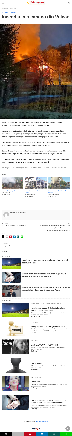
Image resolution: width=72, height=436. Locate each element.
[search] (69, 3)
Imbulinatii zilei (36, 359)
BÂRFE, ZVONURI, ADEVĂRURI (44, 345)
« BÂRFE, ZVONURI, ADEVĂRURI (14, 225)
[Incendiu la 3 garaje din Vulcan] (12, 188)
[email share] (7, 237)
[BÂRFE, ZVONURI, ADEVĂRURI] (15, 346)
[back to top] (67, 428)
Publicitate (35, 322)
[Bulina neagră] (15, 365)
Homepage (5, 8)
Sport (59, 303)
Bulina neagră (36, 363)
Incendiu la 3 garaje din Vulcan (11, 191)
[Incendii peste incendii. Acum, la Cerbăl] (36, 188)
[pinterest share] (10, 237)
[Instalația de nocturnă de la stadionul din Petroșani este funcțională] (11, 263)
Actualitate (5, 12)
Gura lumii (34, 340)
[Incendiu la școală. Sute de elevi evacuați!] (59, 188)
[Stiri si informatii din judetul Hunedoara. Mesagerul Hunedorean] (36, 2)
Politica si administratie (48, 303)
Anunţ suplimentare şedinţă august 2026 (48, 326)
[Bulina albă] (15, 383)
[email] (18, 434)
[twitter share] (3, 236)
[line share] (22, 237)
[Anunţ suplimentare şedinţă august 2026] (15, 328)
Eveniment (13, 8)
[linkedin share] (14, 237)
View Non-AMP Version (42, 421)
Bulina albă (35, 382)
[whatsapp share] (18, 237)
